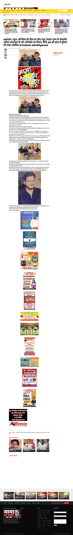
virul (43, 528)
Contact (38, 503)
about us (43, 10)
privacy (30, 10)
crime (44, 513)
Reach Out (23, 503)
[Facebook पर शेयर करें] (6, 50)
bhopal (39, 513)
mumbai (43, 520)
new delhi (49, 520)
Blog (33, 503)
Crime (39, 14)
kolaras (12, 14)
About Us (10, 503)
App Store (17, 503)
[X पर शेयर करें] (6, 52)
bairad (45, 510)
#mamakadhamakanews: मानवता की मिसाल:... (19, 497)
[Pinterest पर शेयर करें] (6, 55)
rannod (44, 525)
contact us (37, 10)
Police (43, 14)
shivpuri (49, 525)
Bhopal (19, 10)
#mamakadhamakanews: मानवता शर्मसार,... (41, 497)
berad (49, 510)
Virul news (48, 14)
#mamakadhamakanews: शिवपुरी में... (30, 497)
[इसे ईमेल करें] (6, 58)
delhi (10, 429)
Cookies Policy (6, 12)
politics (39, 525)
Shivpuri (24, 10)
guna (45, 515)
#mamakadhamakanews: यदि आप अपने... (53, 497)
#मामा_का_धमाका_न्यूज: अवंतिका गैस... (63, 497)
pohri (21, 14)
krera (39, 520)
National (12, 10)
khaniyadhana (30, 14)
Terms (29, 503)
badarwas (17, 14)
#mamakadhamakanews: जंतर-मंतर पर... (8, 497)
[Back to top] (70, 532)
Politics (35, 14)
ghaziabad (40, 515)
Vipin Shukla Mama (27, 48)
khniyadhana (40, 518)
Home (7, 10)
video (39, 528)
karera (24, 14)
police (48, 523)
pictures (39, 523)
